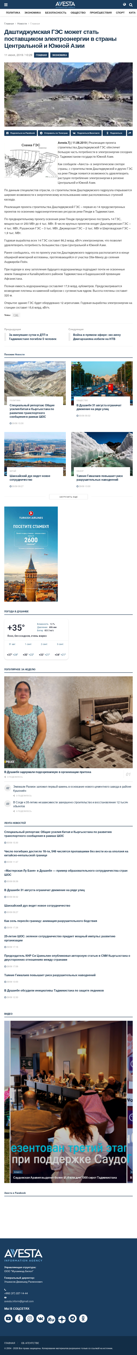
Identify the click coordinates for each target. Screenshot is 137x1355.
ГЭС (16, 314)
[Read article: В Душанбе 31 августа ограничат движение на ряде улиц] (102, 383)
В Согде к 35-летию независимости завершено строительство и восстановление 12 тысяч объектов (70, 804)
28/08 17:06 (12, 966)
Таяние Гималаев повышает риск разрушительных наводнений (100, 478)
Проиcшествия (101, 12)
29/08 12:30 (12, 997)
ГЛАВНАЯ (9, 1343)
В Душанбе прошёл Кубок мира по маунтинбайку (47, 1177)
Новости (22, 23)
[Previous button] (6, 1102)
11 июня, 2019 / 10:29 (18, 55)
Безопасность (55, 12)
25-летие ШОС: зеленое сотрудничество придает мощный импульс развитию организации (59, 938)
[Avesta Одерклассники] (83, 1318)
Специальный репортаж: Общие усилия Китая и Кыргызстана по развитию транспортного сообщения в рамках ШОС (32, 411)
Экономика (32, 12)
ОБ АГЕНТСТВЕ (30, 1343)
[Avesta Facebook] (19, 1318)
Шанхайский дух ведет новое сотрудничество (30, 478)
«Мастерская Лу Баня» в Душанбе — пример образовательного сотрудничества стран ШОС (66, 872)
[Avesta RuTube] (51, 1319)
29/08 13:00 (84, 486)
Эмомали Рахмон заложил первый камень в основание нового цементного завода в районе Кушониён (72, 788)
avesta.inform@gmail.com (19, 1301)
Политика (13, 12)
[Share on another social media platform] (130, 133)
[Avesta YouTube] (8, 1318)
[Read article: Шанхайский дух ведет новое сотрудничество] (35, 454)
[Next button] (130, 1102)
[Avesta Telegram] (72, 1318)
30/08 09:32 (84, 415)
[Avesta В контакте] (40, 1318)
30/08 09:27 (17, 486)
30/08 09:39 (12, 881)
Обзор (80, 471)
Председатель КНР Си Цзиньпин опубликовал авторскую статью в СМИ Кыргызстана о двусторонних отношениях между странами (67, 958)
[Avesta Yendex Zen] (62, 1319)
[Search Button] (131, 4)
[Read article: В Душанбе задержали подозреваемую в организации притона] (68, 722)
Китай (13, 471)
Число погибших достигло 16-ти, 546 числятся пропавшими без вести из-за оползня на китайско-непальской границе (66, 853)
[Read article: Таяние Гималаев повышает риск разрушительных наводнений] (102, 454)
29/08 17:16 (12, 946)
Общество (78, 12)
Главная (9, 23)
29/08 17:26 (12, 927)
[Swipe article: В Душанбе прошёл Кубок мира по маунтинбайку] (68, 1102)
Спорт (120, 12)
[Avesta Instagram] (30, 1318)
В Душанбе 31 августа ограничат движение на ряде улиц (99, 407)
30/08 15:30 (17, 423)
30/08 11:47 (12, 861)
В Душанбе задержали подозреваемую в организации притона (47, 772)
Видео (18, 1172)
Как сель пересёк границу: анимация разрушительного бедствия (50, 921)
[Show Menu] (5, 4)
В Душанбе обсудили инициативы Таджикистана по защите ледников (54, 990)
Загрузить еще (68, 496)
